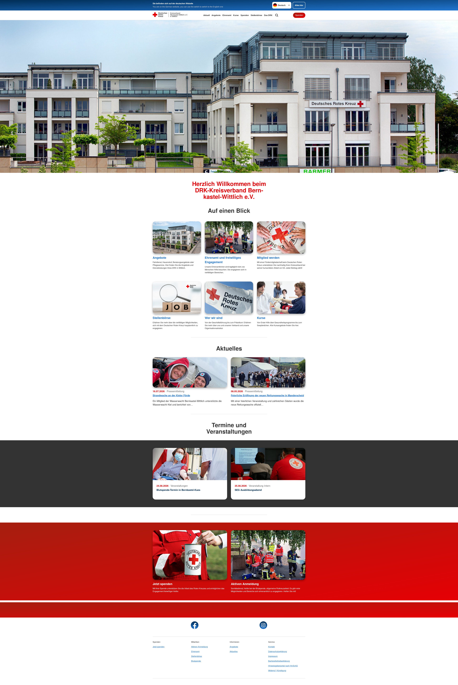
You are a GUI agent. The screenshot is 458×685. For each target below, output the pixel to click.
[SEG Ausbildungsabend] (268, 464)
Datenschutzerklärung (277, 651)
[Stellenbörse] (177, 298)
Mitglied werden (268, 257)
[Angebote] (177, 237)
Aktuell (206, 15)
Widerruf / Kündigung (277, 670)
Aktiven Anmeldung (245, 584)
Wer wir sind (213, 318)
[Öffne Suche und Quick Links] (277, 15)
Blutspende (196, 661)
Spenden (245, 15)
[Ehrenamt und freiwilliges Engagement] (229, 237)
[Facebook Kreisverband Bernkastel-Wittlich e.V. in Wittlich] (194, 625)
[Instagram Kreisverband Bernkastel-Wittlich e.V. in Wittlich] (263, 625)
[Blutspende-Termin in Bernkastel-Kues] (190, 464)
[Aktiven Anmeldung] (268, 555)
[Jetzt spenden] (190, 555)
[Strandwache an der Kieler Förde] (190, 372)
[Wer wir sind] (229, 298)
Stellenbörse (256, 15)
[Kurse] (281, 298)
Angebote (216, 15)
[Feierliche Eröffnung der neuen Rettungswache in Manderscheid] (268, 372)
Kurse (236, 15)
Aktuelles (234, 651)
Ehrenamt (226, 15)
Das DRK (268, 15)
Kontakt (271, 646)
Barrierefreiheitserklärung (279, 661)
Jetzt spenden (162, 584)
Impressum (273, 656)
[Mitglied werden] (281, 237)
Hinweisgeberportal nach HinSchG (283, 665)
